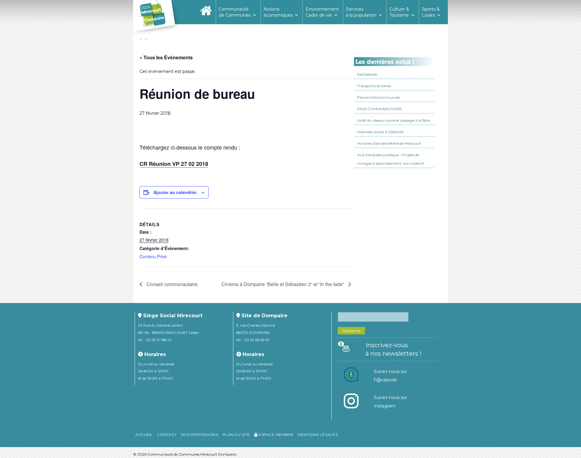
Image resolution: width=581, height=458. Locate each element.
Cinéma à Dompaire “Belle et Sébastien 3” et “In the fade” (283, 284)
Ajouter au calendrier (175, 192)
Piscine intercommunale (378, 97)
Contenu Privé (153, 256)
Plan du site (236, 434)
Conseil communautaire (171, 284)
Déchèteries (367, 74)
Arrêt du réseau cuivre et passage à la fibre (393, 120)
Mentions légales (318, 434)
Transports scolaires (374, 86)
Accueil (144, 434)
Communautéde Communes (235, 12)
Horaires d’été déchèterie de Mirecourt (389, 143)
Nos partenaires (199, 434)
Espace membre (276, 434)
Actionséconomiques (278, 12)
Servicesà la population (361, 12)
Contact (167, 434)
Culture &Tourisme (399, 12)
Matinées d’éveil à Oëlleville (380, 132)
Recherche (351, 330)
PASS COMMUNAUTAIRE (379, 109)
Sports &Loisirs (431, 12)
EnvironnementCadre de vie (322, 12)
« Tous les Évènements (166, 57)
